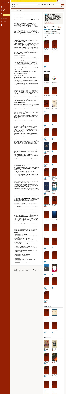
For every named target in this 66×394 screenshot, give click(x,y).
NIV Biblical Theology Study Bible (46, 124)
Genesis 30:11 (17, 255)
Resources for (49, 27)
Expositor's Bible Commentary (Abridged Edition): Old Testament (55, 49)
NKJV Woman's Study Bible (54, 273)
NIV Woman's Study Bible (54, 191)
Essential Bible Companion (46, 375)
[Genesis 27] (11, 139)
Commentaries (48, 337)
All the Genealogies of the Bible (47, 317)
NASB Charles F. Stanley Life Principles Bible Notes (46, 109)
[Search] (62, 4)
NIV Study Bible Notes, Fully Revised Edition (46, 49)
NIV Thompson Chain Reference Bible (47, 191)
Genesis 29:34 (17, 247)
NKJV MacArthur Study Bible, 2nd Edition (47, 247)
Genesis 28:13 (17, 234)
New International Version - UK (20, 268)
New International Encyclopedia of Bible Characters (47, 331)
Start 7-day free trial (49, 22)
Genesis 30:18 (17, 259)
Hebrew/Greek (51, 9)
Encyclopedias (48, 306)
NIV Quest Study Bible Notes (47, 164)
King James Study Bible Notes (54, 96)
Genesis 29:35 (17, 250)
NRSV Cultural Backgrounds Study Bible (47, 286)
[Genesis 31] (41, 139)
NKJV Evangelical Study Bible (47, 233)
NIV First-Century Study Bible (54, 137)
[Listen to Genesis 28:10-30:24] (23, 10)
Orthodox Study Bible (54, 286)
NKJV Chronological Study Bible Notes (47, 220)
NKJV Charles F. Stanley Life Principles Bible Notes (54, 206)
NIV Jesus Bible (54, 150)
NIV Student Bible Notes (47, 177)
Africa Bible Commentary (46, 349)
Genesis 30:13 (17, 258)
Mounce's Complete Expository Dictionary (46, 64)
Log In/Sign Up (61, 0)
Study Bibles (47, 71)
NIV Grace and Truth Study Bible (47, 151)
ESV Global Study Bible (54, 83)
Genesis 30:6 (17, 252)
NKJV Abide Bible (47, 204)
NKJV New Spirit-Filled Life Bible (47, 260)
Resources (46, 9)
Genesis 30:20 (17, 260)
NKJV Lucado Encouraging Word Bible (55, 233)
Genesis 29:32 (17, 243)
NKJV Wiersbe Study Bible (46, 273)
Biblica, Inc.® (24, 270)
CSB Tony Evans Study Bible (46, 83)
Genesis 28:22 (17, 241)
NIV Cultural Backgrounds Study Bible (47, 137)
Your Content (57, 9)
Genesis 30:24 (17, 262)
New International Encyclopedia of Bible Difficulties (55, 331)
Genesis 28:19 (17, 238)
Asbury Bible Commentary (54, 349)
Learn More (57, 22)
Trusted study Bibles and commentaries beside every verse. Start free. (39, 0)
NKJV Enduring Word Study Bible (54, 220)
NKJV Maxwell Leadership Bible (54, 246)
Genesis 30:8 (17, 254)
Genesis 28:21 (17, 239)
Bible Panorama (54, 361)
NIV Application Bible (54, 109)
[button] (60, 1)
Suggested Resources (49, 37)
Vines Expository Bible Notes (46, 300)
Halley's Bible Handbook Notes (47, 389)
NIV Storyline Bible (55, 163)
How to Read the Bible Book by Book (55, 389)
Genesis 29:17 (17, 242)
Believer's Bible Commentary (46, 362)
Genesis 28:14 (17, 235)
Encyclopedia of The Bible (54, 317)
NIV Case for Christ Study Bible (55, 123)
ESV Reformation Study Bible (47, 96)
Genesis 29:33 (17, 246)
